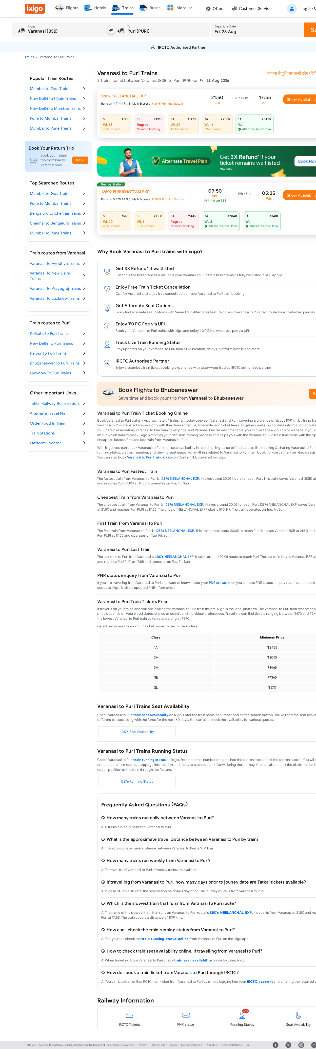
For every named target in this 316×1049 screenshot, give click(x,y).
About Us (212, 1045)
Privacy (142, 1045)
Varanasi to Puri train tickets (150, 457)
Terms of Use (158, 1045)
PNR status (218, 583)
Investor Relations (231, 1045)
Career (173, 1045)
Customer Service (191, 1045)
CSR (248, 1045)
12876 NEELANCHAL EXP (179, 478)
